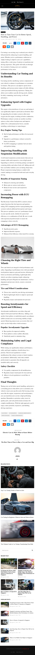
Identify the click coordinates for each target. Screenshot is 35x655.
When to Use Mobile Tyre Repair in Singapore (21, 637)
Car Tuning (3, 32)
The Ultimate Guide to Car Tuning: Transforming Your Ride (17, 544)
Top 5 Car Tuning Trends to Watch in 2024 (12, 490)
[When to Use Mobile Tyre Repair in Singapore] (5, 639)
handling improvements (25, 413)
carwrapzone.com (25, 648)
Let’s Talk (13, 2)
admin (3, 39)
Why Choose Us (20, 2)
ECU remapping (12, 413)
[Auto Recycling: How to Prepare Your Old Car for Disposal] (26, 584)
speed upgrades (5, 415)
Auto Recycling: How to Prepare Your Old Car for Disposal (24, 593)
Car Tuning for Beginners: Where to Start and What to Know (17, 517)
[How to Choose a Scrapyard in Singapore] (9, 584)
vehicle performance (17, 415)
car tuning (4, 413)
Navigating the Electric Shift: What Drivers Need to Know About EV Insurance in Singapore (8, 572)
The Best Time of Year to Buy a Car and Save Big (17, 442)
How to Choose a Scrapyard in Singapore (20, 620)
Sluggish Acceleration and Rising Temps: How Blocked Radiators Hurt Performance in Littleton (26, 572)
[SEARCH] (32, 550)
